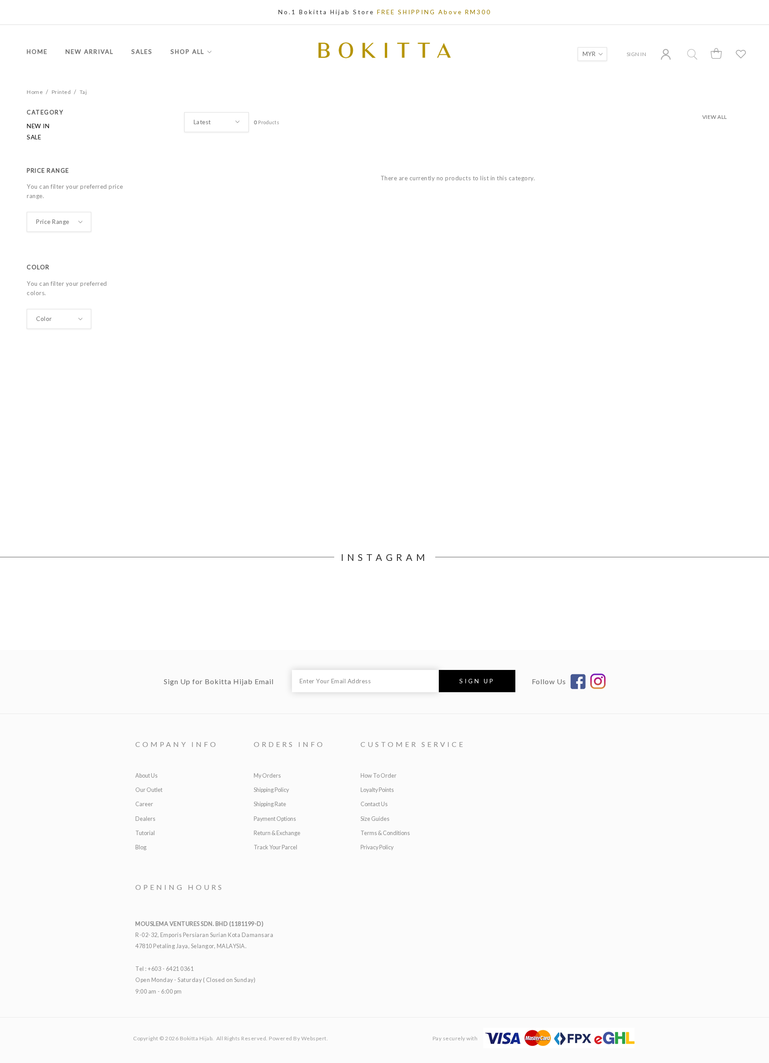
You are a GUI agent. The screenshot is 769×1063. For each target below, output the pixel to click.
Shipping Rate (270, 804)
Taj (83, 92)
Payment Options (275, 819)
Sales (142, 51)
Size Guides (374, 819)
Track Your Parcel (275, 847)
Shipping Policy (271, 790)
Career (144, 804)
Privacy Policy (376, 847)
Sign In (637, 54)
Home (37, 51)
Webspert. (314, 1038)
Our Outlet (148, 790)
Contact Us (374, 804)
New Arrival (89, 51)
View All (714, 117)
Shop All (187, 51)
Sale (34, 137)
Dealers (145, 819)
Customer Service (412, 744)
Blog (140, 847)
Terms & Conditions (385, 833)
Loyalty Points (377, 790)
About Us (146, 775)
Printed (61, 92)
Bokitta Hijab (196, 1038)
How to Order (378, 775)
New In (38, 126)
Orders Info (289, 744)
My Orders (267, 775)
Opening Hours (179, 887)
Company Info (176, 744)
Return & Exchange (277, 833)
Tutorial (145, 833)
